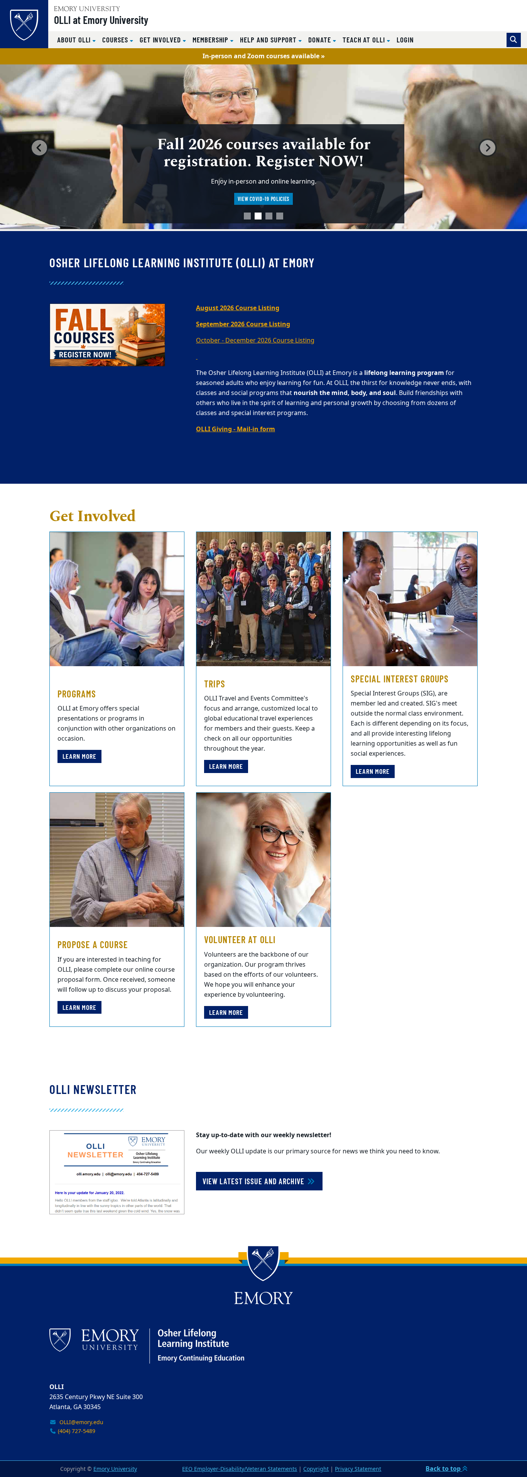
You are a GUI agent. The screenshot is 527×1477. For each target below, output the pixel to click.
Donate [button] (320, 39)
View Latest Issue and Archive (254, 1181)
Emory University (115, 1469)
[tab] (247, 216)
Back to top (444, 1469)
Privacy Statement (358, 1469)
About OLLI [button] (75, 39)
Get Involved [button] (161, 39)
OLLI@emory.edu (79, 1422)
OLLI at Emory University (101, 19)
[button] (39, 147)
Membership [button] (211, 39)
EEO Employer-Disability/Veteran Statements (239, 1469)
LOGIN (405, 39)
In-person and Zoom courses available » (264, 56)
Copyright (316, 1469)
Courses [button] (116, 39)
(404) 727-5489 (75, 1431)
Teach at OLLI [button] (365, 39)
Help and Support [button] (269, 39)
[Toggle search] (514, 40)
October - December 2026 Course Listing (255, 340)
